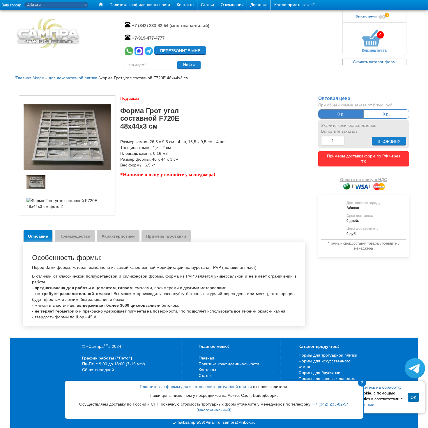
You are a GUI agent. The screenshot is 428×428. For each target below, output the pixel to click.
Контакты (207, 369)
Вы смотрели (367, 16)
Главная (206, 358)
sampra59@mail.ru (202, 422)
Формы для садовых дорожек (326, 378)
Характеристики (118, 236)
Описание (38, 236)
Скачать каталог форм (374, 61)
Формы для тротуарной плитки (327, 355)
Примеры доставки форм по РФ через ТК (363, 159)
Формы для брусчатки (319, 372)
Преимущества (74, 236)
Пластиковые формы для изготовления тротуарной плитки (196, 386)
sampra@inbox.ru (239, 422)
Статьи (205, 375)
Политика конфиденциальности (229, 364)
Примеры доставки (166, 236)
